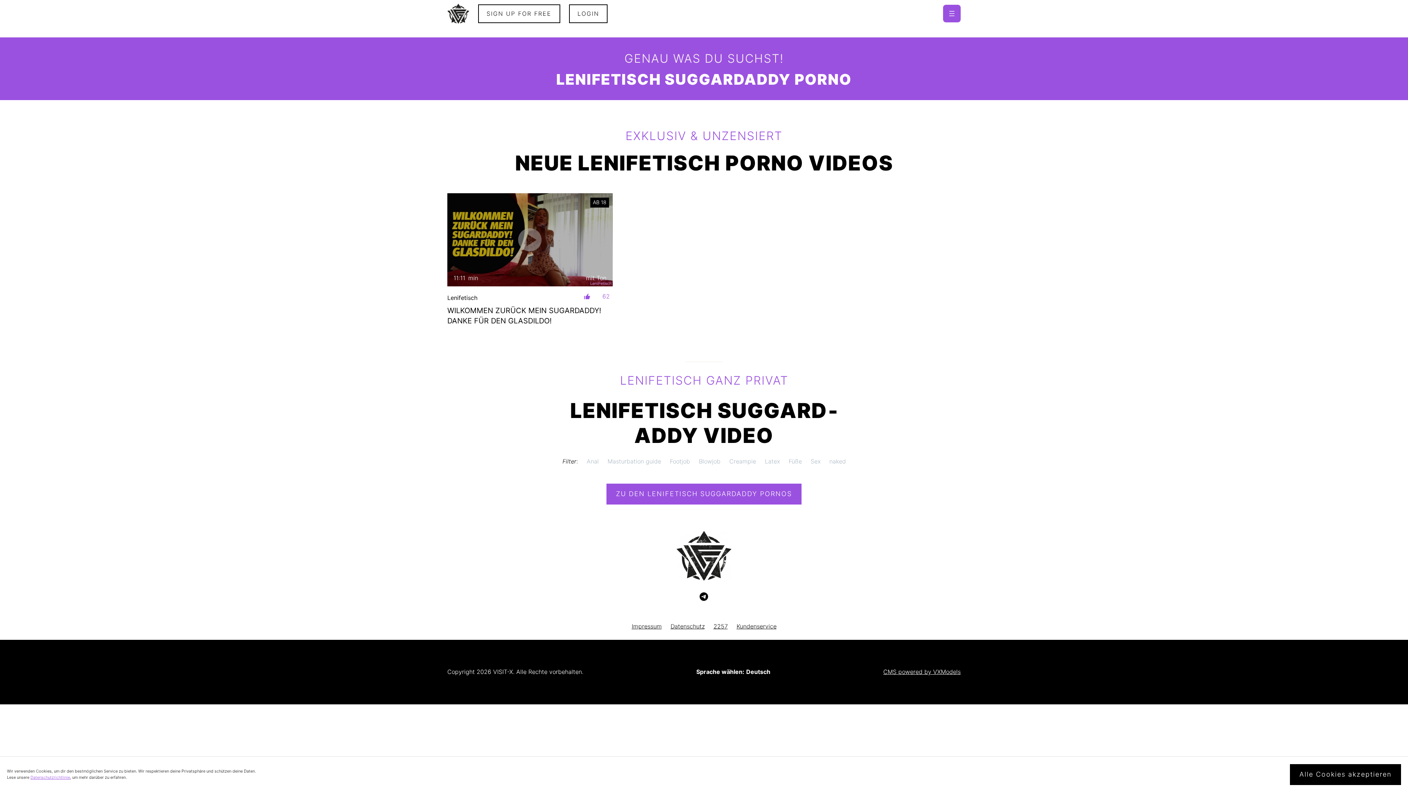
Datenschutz (688, 626)
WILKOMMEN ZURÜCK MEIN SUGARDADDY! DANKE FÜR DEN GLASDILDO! (524, 315)
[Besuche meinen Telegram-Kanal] (704, 597)
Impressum (647, 626)
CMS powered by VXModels (922, 671)
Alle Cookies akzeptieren (1345, 774)
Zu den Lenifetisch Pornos (704, 494)
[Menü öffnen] (951, 13)
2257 (721, 626)
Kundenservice (757, 626)
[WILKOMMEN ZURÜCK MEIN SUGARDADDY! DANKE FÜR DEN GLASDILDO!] (530, 239)
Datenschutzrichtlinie (50, 777)
